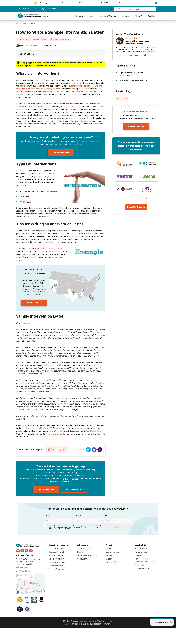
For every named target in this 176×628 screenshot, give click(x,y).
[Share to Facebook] (94, 449)
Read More (151, 51)
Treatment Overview (107, 16)
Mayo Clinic (68, 106)
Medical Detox (25, 39)
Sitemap (138, 555)
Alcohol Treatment (56, 555)
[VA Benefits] (124, 189)
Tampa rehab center (57, 434)
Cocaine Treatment (57, 569)
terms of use (79, 525)
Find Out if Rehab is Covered (30, 9)
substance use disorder (79, 86)
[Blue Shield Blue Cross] (147, 163)
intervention (24, 23)
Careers (109, 559)
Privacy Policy (141, 548)
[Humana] (147, 176)
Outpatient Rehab (56, 552)
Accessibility (140, 565)
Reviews (109, 555)
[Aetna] (124, 176)
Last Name (77, 515)
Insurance (126, 16)
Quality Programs (41, 39)
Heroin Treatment (56, 566)
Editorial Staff (33, 46)
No (64, 450)
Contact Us (82, 559)
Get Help (151, 16)
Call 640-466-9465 (61, 152)
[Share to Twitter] (88, 449)
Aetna (65, 478)
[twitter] (22, 550)
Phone (106, 515)
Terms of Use (141, 552)
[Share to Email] (99, 449)
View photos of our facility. (62, 481)
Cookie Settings (142, 568)
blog (31, 550)
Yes (52, 450)
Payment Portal (113, 562)
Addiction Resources (84, 16)
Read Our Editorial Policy (135, 55)
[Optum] (124, 163)
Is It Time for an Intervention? (133, 81)
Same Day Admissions (61, 39)
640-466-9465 (50, 9)
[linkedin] (26, 550)
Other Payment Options (87, 555)
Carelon (74, 478)
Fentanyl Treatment (57, 562)
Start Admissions (84, 548)
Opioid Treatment (56, 559)
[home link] (17, 23)
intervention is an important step (49, 248)
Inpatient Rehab (55, 548)
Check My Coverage (74, 489)
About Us (139, 16)
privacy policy (92, 525)
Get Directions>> (23, 571)
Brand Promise (112, 552)
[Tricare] (147, 189)
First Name (47, 515)
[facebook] (18, 550)
